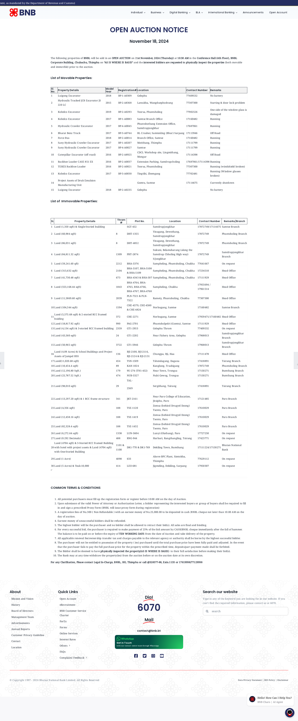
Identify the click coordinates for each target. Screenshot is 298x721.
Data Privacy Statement (250, 680)
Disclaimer (282, 680)
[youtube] (161, 655)
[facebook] (136, 655)
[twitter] (144, 655)
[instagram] (153, 655)
